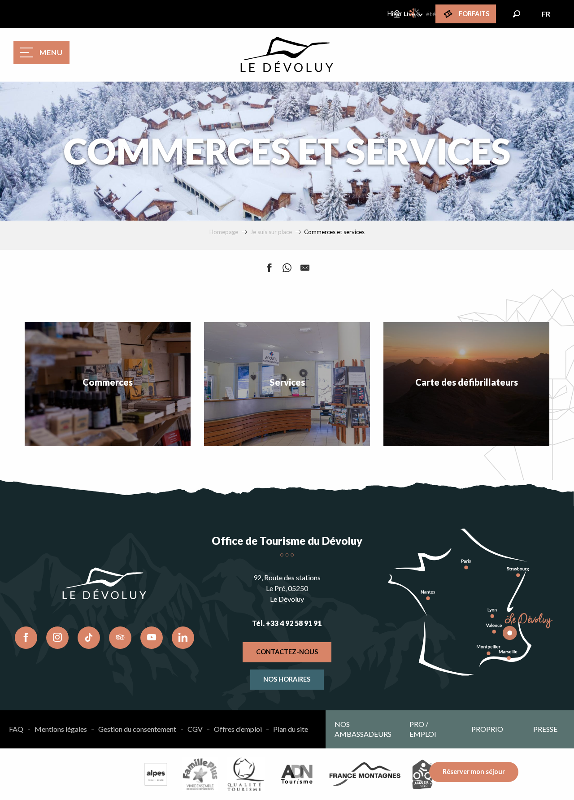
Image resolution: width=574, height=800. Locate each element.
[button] (516, 14)
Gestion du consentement (137, 729)
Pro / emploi (422, 729)
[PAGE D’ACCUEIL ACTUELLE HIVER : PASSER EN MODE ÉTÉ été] (415, 13)
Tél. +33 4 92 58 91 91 (287, 623)
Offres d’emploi (238, 729)
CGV (195, 729)
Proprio (487, 729)
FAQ (16, 729)
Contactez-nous (287, 652)
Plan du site (290, 729)
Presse (545, 729)
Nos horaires (286, 679)
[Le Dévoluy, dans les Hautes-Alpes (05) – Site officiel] (287, 55)
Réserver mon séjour (474, 771)
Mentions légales (61, 729)
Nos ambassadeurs (363, 729)
